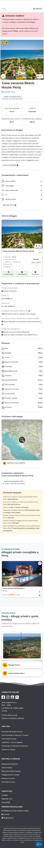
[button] (22, 439)
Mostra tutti (9, 205)
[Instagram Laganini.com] (8, 697)
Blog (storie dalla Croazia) (11, 771)
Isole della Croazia (8, 782)
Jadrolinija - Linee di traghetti (12, 742)
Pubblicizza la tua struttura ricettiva (16, 811)
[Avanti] (37, 574)
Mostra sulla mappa (16, 463)
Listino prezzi (8, 274)
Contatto (5, 795)
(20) (39, 246)
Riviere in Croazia (8, 778)
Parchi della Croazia (9, 739)
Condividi (38, 9)
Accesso (6, 814)
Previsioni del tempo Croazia (12, 732)
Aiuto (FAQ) (6, 802)
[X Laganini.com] (17, 697)
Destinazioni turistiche (10, 764)
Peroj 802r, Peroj (8, 92)
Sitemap (21, 718)
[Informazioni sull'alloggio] (39, 591)
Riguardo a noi (7, 799)
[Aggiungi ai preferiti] (40, 563)
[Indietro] (6, 574)
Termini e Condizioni (9, 718)
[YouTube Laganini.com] (12, 697)
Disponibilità (22, 274)
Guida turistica (7, 767)
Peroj (4, 9)
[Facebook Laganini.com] (3, 697)
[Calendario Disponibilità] (39, 595)
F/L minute (35, 274)
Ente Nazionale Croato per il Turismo (15, 735)
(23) (40, 76)
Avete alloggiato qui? (13, 98)
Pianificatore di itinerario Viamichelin (15, 746)
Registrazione (8, 818)
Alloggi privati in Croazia (10, 775)
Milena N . (10, 75)
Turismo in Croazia (8, 749)
